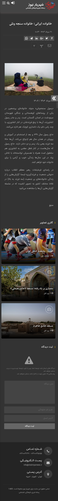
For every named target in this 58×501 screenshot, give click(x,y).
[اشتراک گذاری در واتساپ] (26, 38)
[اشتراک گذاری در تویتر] (46, 38)
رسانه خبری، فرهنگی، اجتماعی (29, 492)
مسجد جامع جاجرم (43, 326)
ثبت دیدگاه (29, 426)
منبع (51, 205)
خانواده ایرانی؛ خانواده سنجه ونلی (30, 24)
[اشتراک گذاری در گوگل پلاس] (41, 38)
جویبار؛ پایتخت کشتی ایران (39, 251)
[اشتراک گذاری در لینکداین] (36, 38)
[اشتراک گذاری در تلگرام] (31, 38)
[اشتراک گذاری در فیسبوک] (51, 38)
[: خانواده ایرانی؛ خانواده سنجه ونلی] (49, 45)
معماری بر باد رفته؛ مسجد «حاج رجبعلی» (31, 288)
